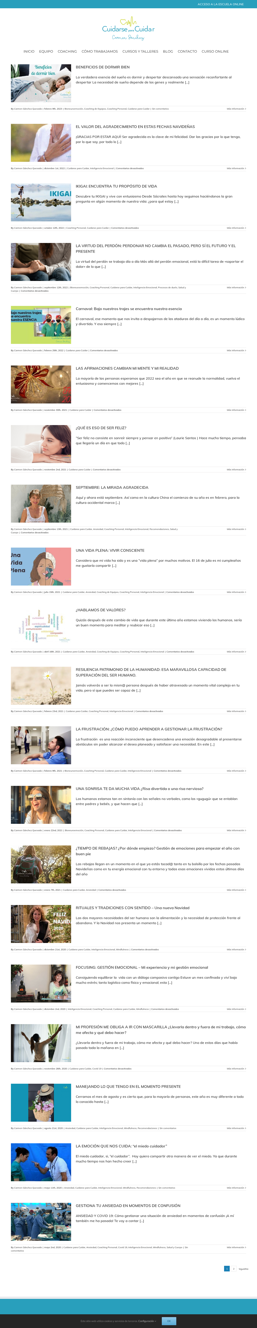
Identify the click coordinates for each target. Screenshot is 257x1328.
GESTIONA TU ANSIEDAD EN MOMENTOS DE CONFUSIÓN (128, 1205)
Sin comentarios (160, 108)
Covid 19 (96, 1068)
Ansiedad (98, 529)
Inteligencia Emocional (102, 168)
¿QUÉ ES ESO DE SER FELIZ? (101, 427)
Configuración (146, 1321)
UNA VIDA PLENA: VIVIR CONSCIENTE (110, 550)
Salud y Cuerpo (174, 1247)
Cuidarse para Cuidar (139, 108)
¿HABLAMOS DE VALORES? (100, 610)
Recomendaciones (159, 529)
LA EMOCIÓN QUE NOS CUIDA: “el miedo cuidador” (121, 1146)
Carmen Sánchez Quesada (28, 108)
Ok (169, 1321)
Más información (235, 108)
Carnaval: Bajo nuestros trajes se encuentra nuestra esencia (129, 308)
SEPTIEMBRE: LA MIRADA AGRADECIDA (112, 487)
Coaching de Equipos (95, 108)
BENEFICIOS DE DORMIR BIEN (103, 67)
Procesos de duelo (167, 287)
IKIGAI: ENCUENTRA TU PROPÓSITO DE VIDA (116, 186)
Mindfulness (122, 949)
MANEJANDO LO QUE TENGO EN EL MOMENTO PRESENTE (128, 1086)
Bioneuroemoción (74, 108)
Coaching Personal (117, 108)
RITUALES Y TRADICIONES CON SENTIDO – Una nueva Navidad (132, 907)
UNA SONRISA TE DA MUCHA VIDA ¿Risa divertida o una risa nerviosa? (139, 788)
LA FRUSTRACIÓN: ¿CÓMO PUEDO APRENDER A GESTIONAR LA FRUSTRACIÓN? (149, 729)
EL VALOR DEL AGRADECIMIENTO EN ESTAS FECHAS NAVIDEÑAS (135, 126)
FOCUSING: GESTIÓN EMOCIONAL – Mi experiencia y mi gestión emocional (142, 967)
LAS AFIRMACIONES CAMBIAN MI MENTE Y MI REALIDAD (127, 368)
